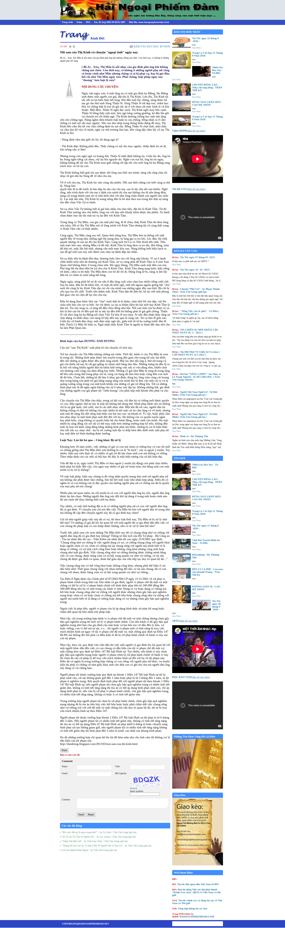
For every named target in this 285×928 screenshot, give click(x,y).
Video (79, 22)
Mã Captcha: (121, 773)
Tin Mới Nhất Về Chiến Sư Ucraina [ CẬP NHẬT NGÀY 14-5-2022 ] (196, 353)
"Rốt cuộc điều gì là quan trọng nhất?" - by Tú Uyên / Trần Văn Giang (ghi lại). (99, 832)
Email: (65, 773)
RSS (88, 22)
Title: (117, 766)
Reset (91, 814)
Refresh (133, 788)
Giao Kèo (179, 795)
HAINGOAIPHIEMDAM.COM (193, 915)
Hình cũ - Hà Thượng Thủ (190, 436)
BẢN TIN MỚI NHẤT (187, 32)
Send (81, 814)
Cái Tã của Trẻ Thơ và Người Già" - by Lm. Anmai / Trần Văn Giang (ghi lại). (99, 837)
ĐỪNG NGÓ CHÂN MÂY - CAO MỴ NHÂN (207, 103)
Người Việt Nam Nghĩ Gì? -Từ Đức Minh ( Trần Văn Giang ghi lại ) (195, 393)
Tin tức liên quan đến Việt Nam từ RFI (195, 884)
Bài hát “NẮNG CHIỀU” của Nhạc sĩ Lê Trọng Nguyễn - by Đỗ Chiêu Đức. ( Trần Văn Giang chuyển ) (196, 377)
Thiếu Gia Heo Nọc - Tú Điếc (217, 70)
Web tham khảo (183, 872)
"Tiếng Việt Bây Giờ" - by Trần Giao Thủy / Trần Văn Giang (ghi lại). (95, 841)
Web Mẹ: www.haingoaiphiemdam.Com (149, 22)
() (189, 131)
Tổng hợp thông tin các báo (189, 908)
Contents (66, 799)
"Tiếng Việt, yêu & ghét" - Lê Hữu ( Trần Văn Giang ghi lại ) (195, 312)
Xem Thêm (196, 48)
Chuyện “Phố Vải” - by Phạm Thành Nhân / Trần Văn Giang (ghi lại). (196, 290)
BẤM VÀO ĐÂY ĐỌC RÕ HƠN (152, 46)
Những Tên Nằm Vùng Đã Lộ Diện (194, 736)
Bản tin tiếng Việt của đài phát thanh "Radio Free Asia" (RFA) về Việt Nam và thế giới (196, 892)
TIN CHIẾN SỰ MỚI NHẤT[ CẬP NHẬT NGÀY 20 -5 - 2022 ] (195, 331)
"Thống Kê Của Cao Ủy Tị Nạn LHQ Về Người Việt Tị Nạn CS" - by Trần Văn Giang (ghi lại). (107, 845)
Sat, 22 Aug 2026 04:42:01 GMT (109, 22)
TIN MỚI (179, 458)
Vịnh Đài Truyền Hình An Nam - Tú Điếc (206, 541)
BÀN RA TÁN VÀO (185, 250)
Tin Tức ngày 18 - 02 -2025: (191, 269)
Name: (65, 766)
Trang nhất (67, 22)
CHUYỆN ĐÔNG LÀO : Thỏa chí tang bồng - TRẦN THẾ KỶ (207, 87)
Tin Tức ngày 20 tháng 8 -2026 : (216, 605)
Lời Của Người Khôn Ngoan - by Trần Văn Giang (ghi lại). (90, 850)
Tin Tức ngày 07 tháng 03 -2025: (194, 257)
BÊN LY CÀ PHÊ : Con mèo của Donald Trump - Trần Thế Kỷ (207, 572)
